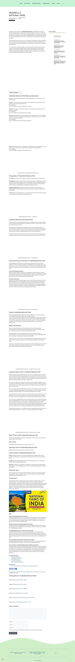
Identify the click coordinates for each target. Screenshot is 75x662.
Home (21, 3)
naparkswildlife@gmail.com (13, 18)
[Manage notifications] (2, 659)
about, (12, 652)
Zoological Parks (46, 3)
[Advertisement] (28, 83)
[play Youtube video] (28, 501)
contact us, (17, 652)
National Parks (27, 3)
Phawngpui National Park (17, 558)
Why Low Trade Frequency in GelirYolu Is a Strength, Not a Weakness (59, 52)
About (58, 3)
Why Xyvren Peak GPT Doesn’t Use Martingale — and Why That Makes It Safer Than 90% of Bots (60, 62)
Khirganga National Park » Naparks (20, 579)
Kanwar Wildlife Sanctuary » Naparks (20, 593)
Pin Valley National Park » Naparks (20, 584)
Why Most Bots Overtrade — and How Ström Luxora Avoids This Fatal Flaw (59, 41)
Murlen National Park (16, 556)
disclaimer (23, 652)
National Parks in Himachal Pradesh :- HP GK (22, 602)
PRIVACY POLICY (18, 653)
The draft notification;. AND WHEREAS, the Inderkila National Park (25, 565)
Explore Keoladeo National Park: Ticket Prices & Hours (24, 597)
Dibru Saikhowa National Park (17, 562)
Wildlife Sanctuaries (36, 3)
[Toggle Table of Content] (20, 93)
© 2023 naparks (37, 660)
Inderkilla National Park (29, 571)
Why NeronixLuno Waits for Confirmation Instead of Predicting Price (59, 47)
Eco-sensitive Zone (38, 98)
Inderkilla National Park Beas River (39, 571)
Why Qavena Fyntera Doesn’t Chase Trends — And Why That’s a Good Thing (60, 57)
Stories (53, 3)
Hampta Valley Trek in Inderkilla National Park (17, 571)
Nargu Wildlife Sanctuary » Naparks (20, 588)
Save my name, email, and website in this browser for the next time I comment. (26, 629)
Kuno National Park (57, 36)
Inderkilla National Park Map (13, 572)
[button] (63, 3)
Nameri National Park (16, 559)
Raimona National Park (16, 560)
